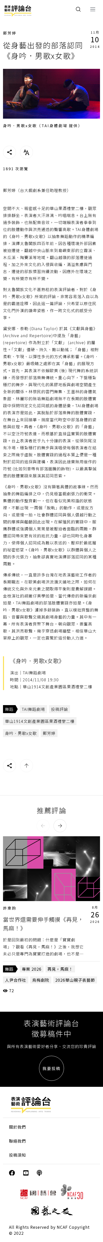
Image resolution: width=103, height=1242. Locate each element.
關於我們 (17, 1127)
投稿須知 (17, 1155)
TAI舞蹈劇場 (33, 709)
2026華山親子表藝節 (75, 980)
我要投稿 (51, 1068)
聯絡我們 (17, 1141)
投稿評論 (59, 709)
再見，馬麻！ (60, 969)
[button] (43, 825)
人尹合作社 (15, 980)
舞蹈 (9, 709)
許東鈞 (9, 908)
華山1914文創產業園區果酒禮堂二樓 (39, 721)
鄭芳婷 (9, 33)
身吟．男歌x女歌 (21, 733)
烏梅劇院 (40, 980)
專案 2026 (32, 969)
